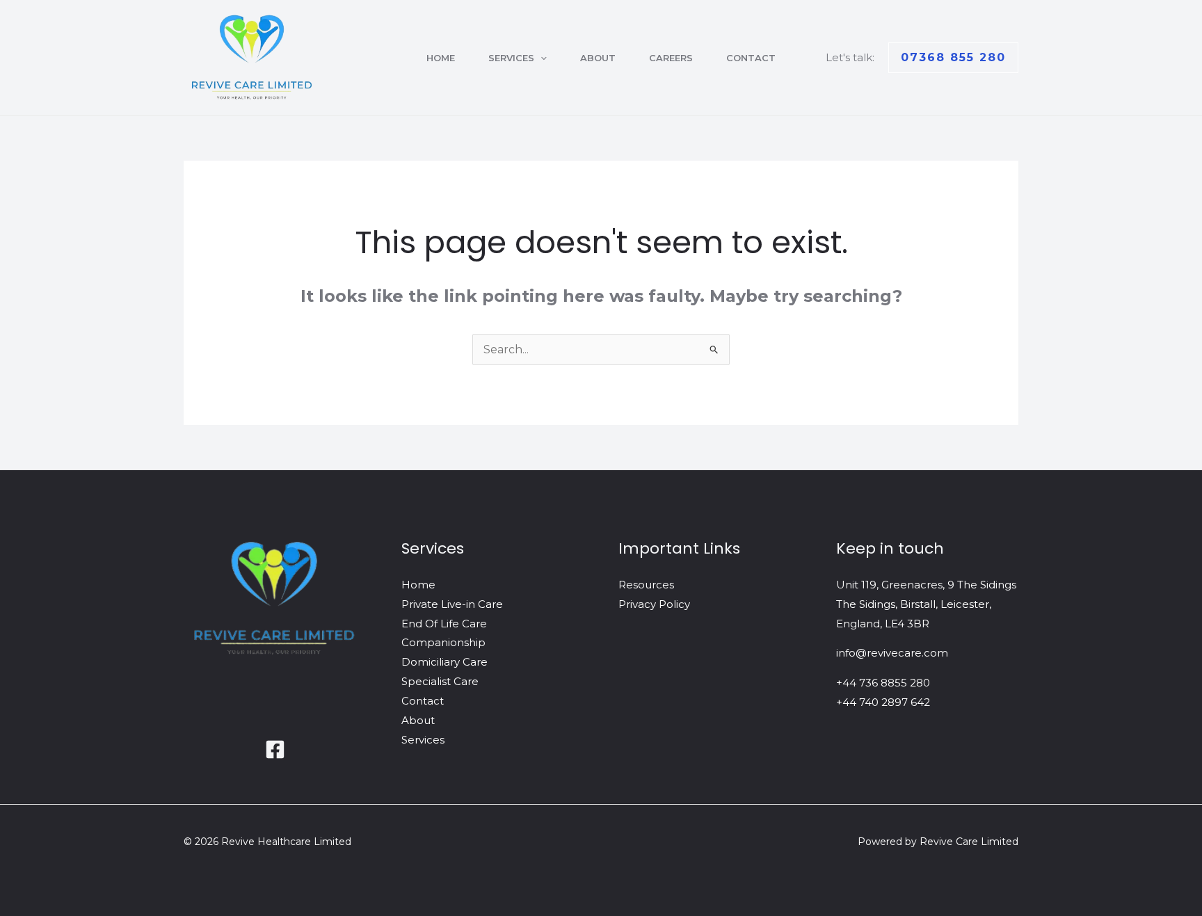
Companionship (443, 642)
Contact (751, 57)
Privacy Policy (654, 604)
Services (511, 57)
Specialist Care (440, 681)
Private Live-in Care (452, 604)
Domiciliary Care (444, 661)
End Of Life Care (444, 623)
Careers (671, 57)
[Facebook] (275, 749)
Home (440, 57)
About (598, 57)
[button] (540, 57)
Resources (646, 584)
